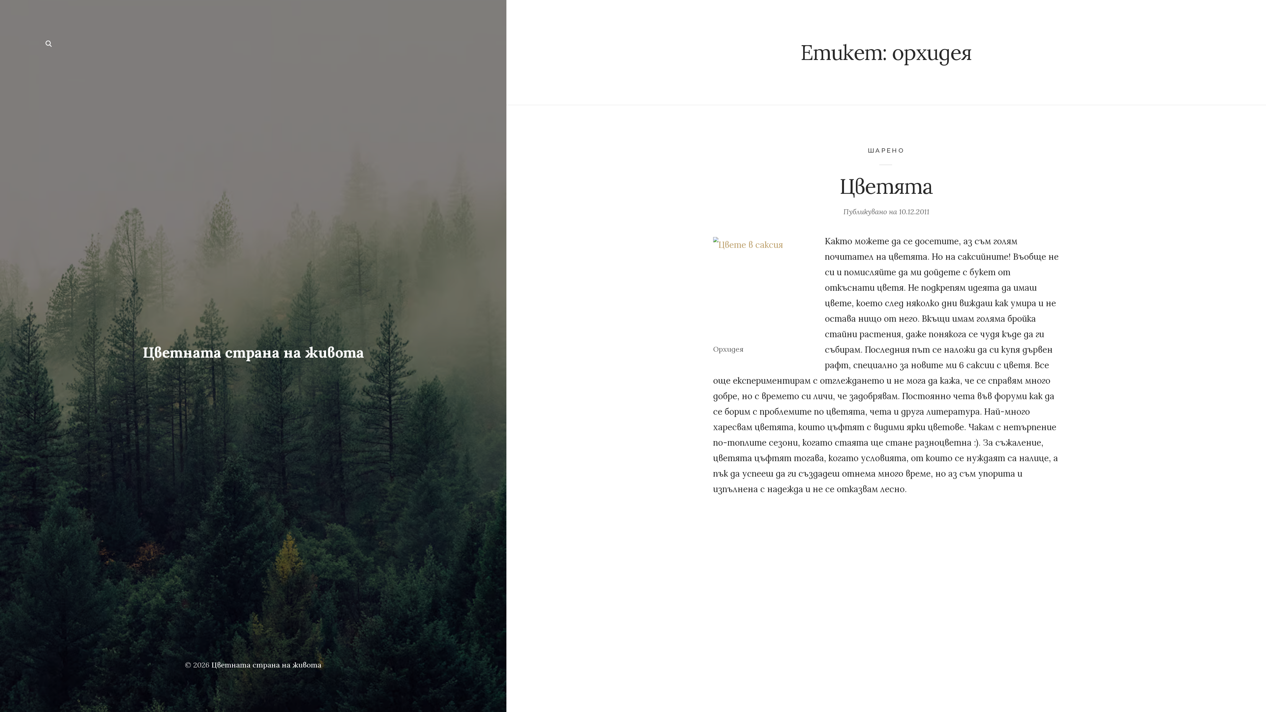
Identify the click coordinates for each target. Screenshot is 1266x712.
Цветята (886, 186)
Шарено (886, 150)
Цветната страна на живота (253, 352)
